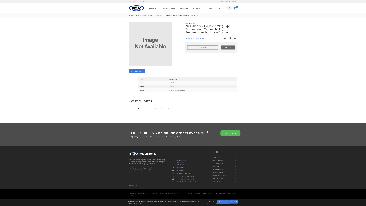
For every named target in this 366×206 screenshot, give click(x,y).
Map (182, 164)
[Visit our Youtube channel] (134, 1)
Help (219, 8)
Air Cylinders (158, 15)
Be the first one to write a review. (172, 109)
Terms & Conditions (208, 193)
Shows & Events (217, 169)
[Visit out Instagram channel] (144, 1)
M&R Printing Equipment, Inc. (164, 193)
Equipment (153, 8)
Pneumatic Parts (148, 15)
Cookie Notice (139, 203)
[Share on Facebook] (130, 1)
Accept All (234, 202)
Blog (210, 8)
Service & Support (218, 172)
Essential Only (223, 202)
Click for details (230, 133)
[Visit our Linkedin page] (137, 1)
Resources (184, 8)
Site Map (197, 193)
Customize (212, 202)
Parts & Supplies (169, 8)
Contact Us (203, 47)
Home (132, 15)
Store (139, 15)
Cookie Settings (231, 193)
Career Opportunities (219, 175)
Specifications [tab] (137, 71)
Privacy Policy (220, 193)
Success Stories (217, 163)
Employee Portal (217, 178)
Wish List (228, 47)
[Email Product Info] (225, 38)
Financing (215, 166)
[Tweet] (140, 1)
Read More (133, 185)
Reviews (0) (200, 38)
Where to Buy (198, 8)
